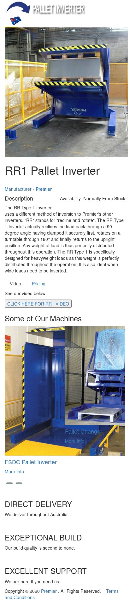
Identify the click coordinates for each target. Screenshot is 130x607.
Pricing (38, 283)
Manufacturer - (28, 189)
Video (15, 283)
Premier (49, 591)
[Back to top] (1, 604)
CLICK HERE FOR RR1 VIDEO (38, 304)
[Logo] (45, 7)
